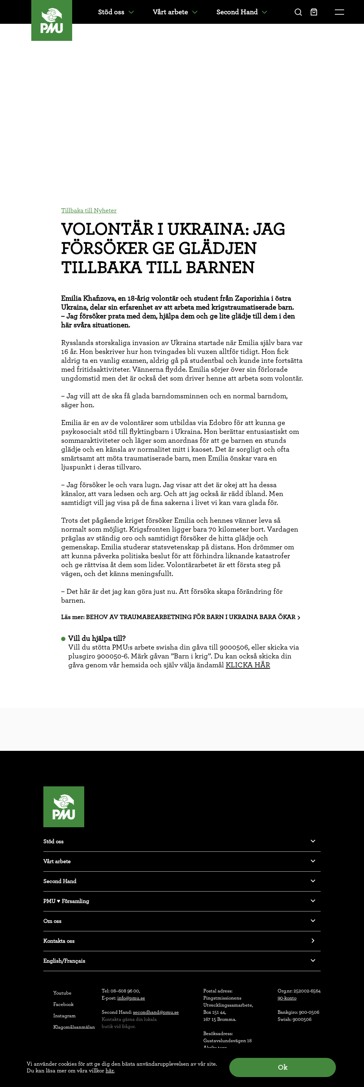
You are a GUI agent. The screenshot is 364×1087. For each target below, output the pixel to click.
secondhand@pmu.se (156, 1012)
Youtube (62, 993)
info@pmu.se (131, 998)
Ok (282, 1067)
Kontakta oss (59, 941)
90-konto (287, 998)
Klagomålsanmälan (74, 1027)
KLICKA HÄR (248, 665)
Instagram (64, 1015)
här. (110, 1070)
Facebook (63, 1004)
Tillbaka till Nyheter (89, 211)
